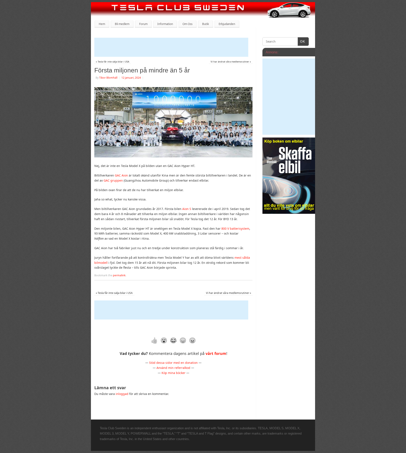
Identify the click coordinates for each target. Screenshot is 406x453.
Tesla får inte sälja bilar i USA (112, 61)
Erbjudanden (227, 24)
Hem (102, 24)
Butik (205, 24)
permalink (119, 275)
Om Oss (187, 24)
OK (301, 41)
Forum (143, 24)
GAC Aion (121, 175)
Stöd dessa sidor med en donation (173, 363)
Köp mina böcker (173, 373)
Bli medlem (122, 24)
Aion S (186, 209)
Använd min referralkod (173, 368)
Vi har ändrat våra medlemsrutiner (231, 61)
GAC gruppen (113, 180)
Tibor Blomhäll (108, 77)
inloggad (122, 394)
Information (165, 24)
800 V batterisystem (235, 228)
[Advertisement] (171, 47)
